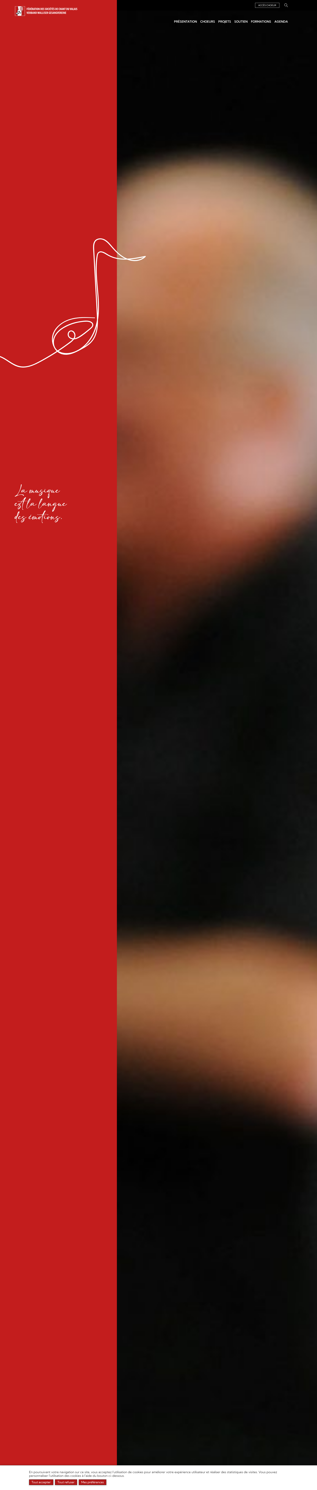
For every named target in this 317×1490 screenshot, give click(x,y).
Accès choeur (267, 5)
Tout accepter (41, 1482)
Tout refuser (65, 1482)
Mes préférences (92, 1482)
